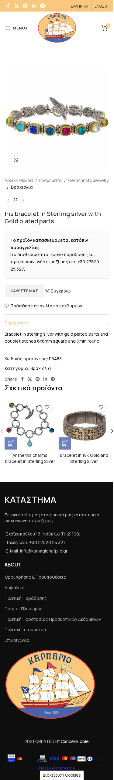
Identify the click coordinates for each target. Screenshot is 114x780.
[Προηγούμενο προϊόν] (8, 200)
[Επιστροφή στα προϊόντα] (15, 200)
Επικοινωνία (17, 640)
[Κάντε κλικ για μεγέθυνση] (16, 159)
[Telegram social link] (42, 5)
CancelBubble (75, 741)
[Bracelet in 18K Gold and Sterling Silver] (84, 424)
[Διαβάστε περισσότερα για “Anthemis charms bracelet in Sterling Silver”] (11, 443)
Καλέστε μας (24, 290)
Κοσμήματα (50, 180)
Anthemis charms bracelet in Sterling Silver (30, 458)
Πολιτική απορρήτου (25, 629)
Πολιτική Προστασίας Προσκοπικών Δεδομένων (53, 619)
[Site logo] (57, 27)
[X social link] (16, 5)
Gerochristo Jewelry (88, 180)
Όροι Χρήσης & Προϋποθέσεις (35, 577)
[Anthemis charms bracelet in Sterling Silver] (30, 424)
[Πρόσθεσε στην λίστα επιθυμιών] (47, 407)
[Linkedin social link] (34, 5)
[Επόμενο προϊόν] (22, 200)
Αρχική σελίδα (19, 180)
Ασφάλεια (15, 587)
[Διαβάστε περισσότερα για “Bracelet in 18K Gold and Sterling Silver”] (65, 443)
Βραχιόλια (22, 187)
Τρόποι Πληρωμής (23, 608)
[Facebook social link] (8, 5)
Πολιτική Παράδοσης (26, 598)
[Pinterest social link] (25, 5)
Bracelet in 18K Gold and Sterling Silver (84, 458)
